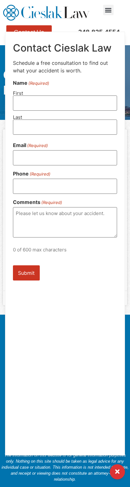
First (18, 93)
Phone (31, 173)
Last (17, 117)
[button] (108, 10)
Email (30, 145)
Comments (37, 202)
